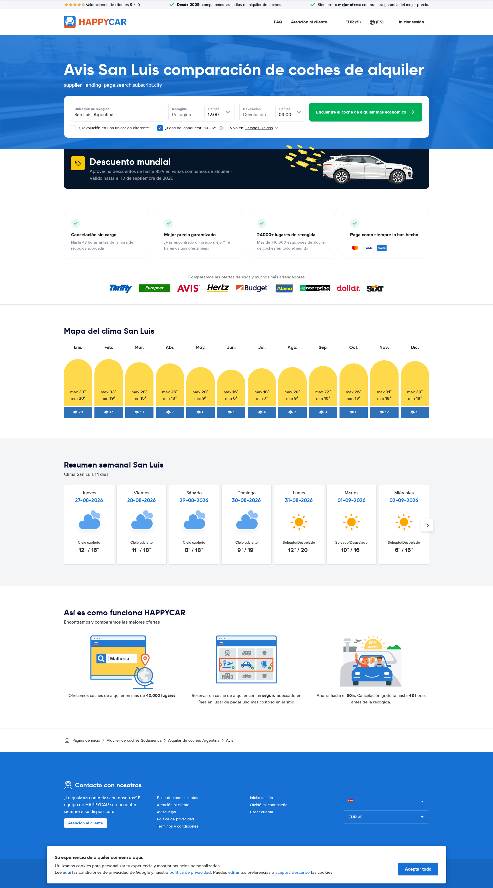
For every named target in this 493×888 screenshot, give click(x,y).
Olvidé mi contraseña (268, 804)
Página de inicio (86, 740)
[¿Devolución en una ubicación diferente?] (73, 128)
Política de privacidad (175, 819)
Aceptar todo (418, 869)
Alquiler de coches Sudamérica (134, 740)
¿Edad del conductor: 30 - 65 (190, 128)
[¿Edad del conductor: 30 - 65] (160, 128)
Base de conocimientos (177, 797)
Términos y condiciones (178, 826)
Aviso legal (166, 812)
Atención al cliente (309, 22)
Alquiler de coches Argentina (193, 740)
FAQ (278, 22)
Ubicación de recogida (92, 109)
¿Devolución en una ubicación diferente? (114, 128)
